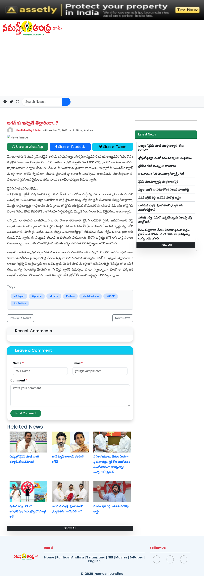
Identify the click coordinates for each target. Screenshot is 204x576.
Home (49, 557)
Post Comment (25, 413)
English (94, 561)
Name (18, 363)
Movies (121, 557)
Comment (18, 380)
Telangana (95, 557)
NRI (110, 557)
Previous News (20, 318)
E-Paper (136, 557)
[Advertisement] (102, 66)
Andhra (77, 557)
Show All (70, 528)
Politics (62, 557)
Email (78, 363)
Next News (122, 318)
